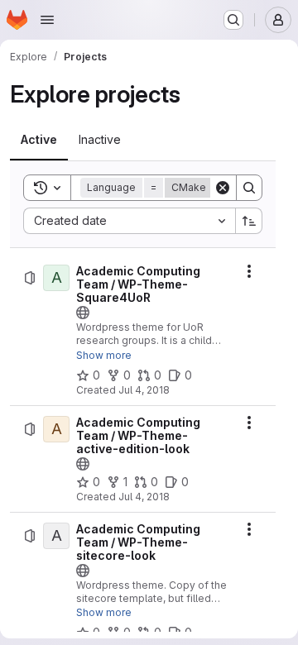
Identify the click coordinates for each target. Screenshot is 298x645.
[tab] (39, 139)
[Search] (249, 187)
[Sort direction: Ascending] (249, 221)
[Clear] (223, 188)
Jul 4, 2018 (144, 390)
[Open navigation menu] (47, 20)
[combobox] (129, 221)
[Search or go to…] (233, 20)
